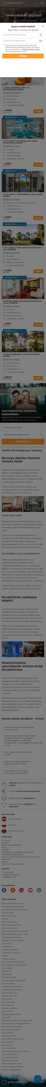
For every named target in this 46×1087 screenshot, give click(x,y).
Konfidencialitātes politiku (30, 49)
